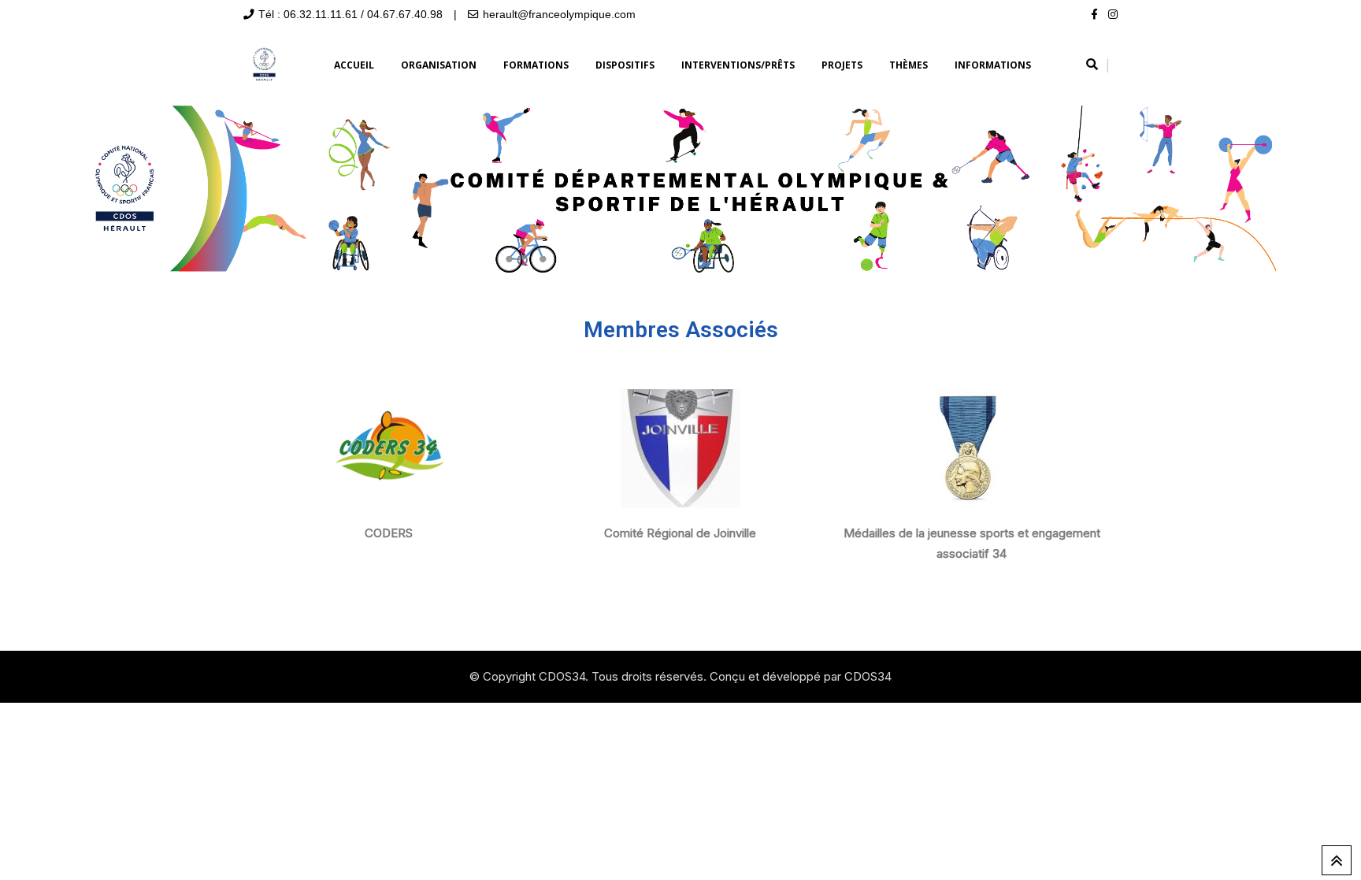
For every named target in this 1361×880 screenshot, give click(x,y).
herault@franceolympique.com (559, 14)
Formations (536, 65)
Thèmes (908, 65)
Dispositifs (625, 65)
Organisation (439, 65)
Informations (993, 65)
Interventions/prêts (738, 65)
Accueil (354, 65)
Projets (841, 65)
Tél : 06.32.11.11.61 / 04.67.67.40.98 (350, 14)
